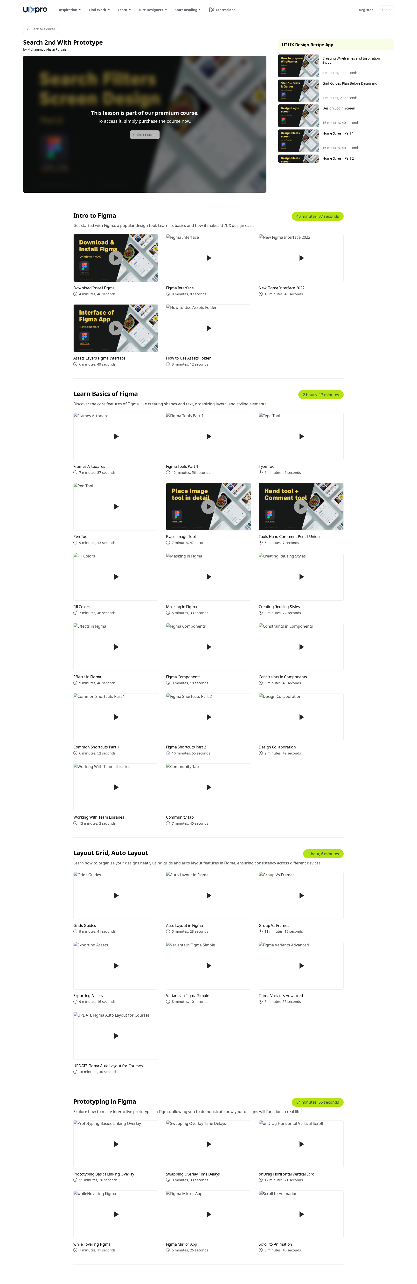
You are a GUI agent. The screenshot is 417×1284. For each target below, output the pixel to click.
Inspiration (68, 9)
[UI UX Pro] (35, 10)
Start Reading (186, 9)
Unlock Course (144, 134)
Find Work (97, 9)
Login (386, 9)
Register (366, 9)
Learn (122, 9)
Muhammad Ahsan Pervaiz (47, 49)
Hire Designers (151, 9)
